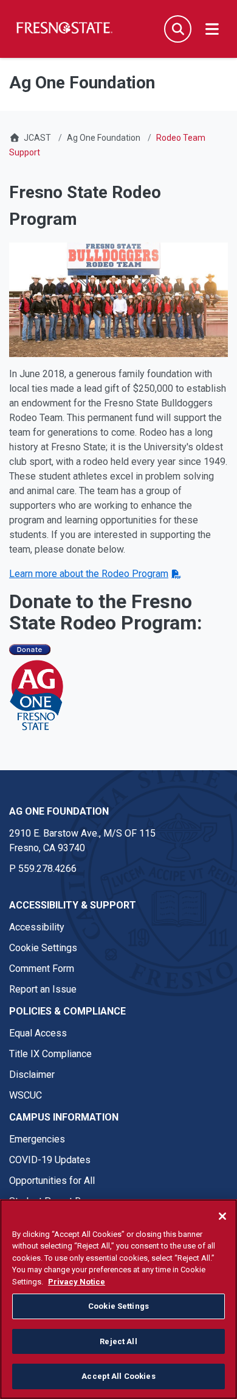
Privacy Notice (76, 1281)
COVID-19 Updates (50, 1160)
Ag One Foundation (103, 138)
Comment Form (41, 968)
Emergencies (37, 1139)
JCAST (37, 138)
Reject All (118, 1341)
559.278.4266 (47, 868)
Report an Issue (43, 989)
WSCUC (25, 1095)
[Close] (222, 1216)
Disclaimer (32, 1074)
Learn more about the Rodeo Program (88, 573)
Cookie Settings (43, 948)
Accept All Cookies (118, 1376)
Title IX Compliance (50, 1054)
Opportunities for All (52, 1180)
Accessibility (36, 927)
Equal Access (38, 1033)
